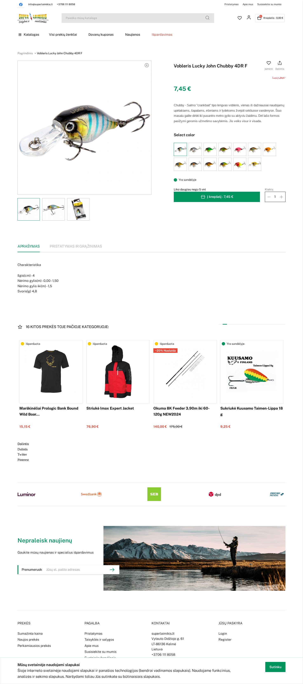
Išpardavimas (162, 35)
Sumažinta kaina (30, 634)
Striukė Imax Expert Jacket (110, 408)
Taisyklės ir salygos (99, 639)
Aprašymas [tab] (29, 246)
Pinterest (23, 459)
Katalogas (31, 35)
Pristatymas (231, 4)
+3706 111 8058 (66, 4)
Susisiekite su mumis (269, 4)
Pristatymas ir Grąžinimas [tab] (76, 246)
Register (224, 639)
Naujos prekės (28, 639)
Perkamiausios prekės (34, 646)
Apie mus (248, 4)
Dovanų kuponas (101, 35)
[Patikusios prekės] (239, 18)
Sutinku (275, 667)
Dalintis (23, 449)
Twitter (22, 454)
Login (222, 634)
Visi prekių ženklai (63, 35)
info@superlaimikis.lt (40, 4)
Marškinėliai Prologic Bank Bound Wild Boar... (48, 411)
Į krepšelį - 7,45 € (220, 197)
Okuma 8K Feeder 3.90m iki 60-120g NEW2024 (181, 411)
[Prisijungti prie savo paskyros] (248, 18)
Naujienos (132, 35)
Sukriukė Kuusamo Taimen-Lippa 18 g (251, 411)
